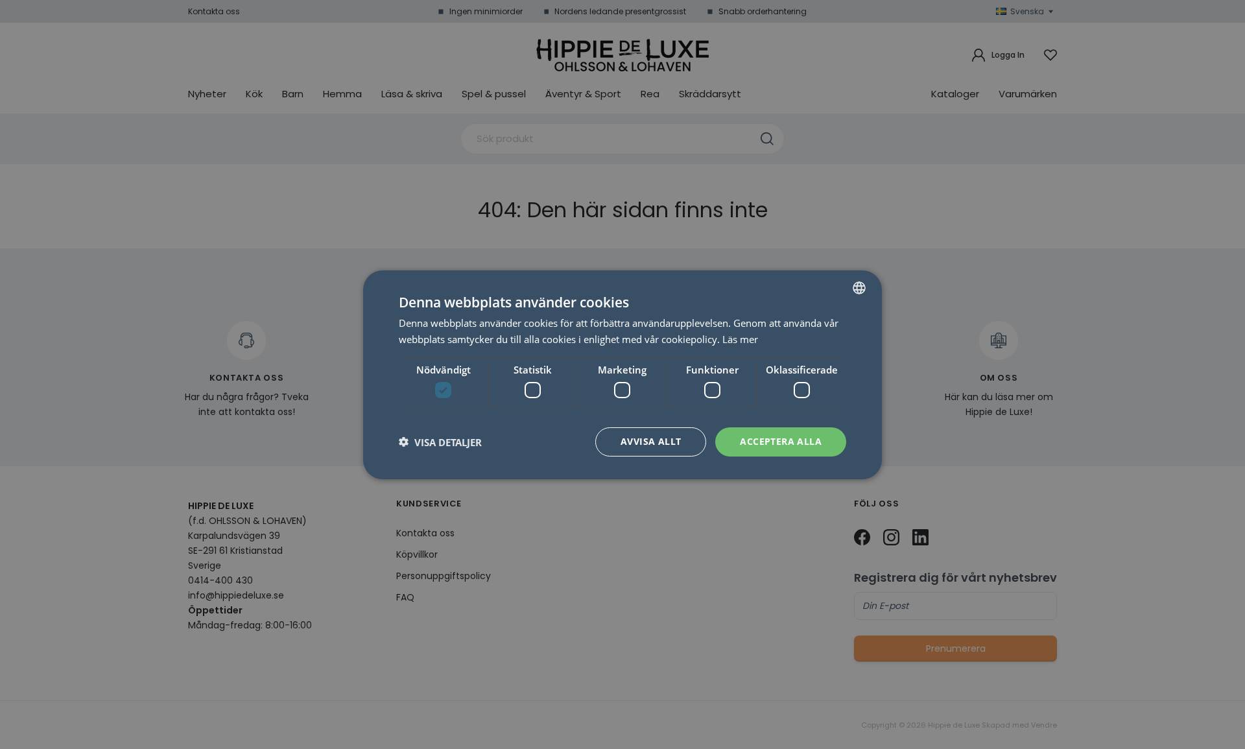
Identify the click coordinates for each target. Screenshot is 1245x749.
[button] (440, 441)
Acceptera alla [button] (781, 441)
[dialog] (622, 374)
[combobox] (859, 287)
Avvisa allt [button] (651, 441)
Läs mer (740, 339)
